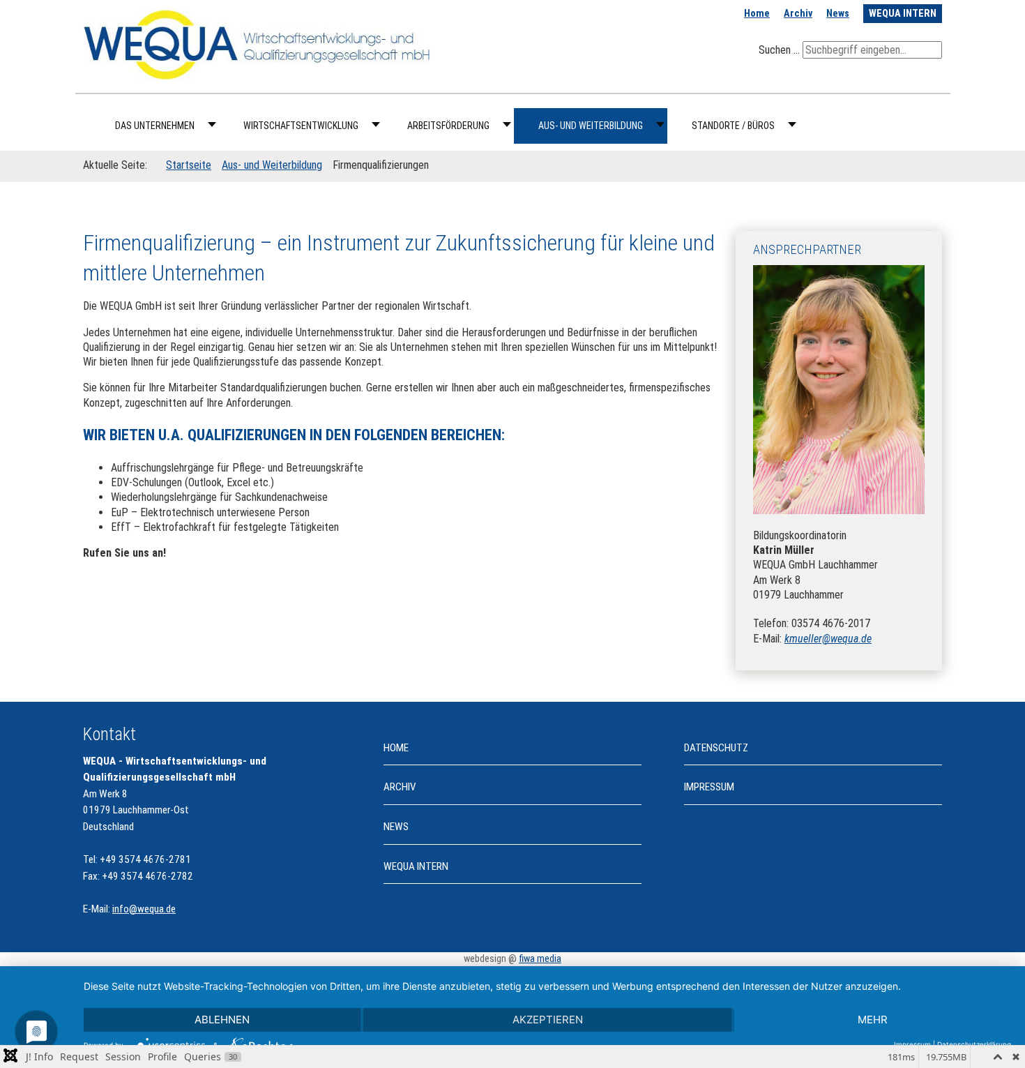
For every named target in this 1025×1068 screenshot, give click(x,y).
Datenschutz (716, 748)
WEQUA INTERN (902, 14)
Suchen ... (779, 50)
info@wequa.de (144, 909)
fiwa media (540, 959)
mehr (873, 1019)
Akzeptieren (547, 1019)
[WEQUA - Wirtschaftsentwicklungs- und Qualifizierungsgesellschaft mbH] (257, 43)
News (837, 14)
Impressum (709, 787)
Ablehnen (222, 1019)
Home (757, 14)
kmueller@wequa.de (828, 638)
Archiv (798, 14)
